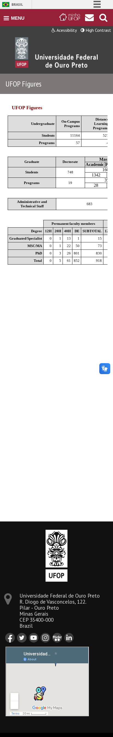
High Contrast (97, 30)
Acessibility (66, 30)
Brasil (17, 4)
